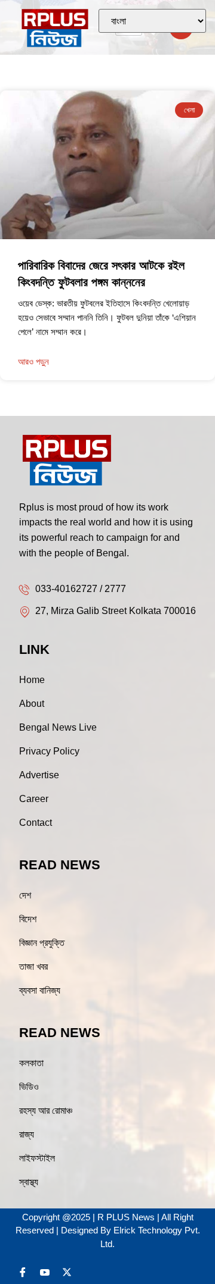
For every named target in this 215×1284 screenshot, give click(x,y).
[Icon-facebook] (22, 1272)
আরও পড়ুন (33, 361)
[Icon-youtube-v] (44, 1272)
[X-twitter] (66, 1272)
